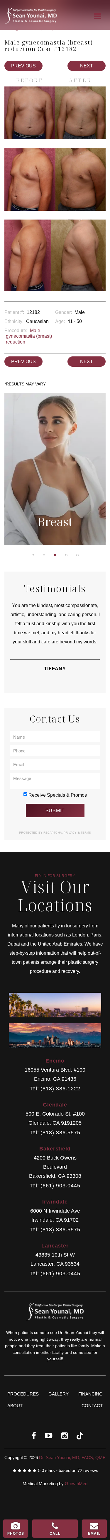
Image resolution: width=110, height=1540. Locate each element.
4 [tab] (66, 555)
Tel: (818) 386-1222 (55, 1089)
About (15, 1405)
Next (86, 65)
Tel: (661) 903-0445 (55, 1186)
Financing (90, 1393)
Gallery (58, 1393)
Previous (23, 65)
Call (55, 1533)
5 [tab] (77, 555)
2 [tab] (44, 555)
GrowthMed (76, 1483)
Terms (85, 832)
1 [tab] (33, 555)
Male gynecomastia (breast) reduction (29, 336)
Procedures (23, 1393)
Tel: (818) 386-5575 (55, 1133)
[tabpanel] (55, 470)
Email (94, 1533)
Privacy (71, 832)
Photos (15, 1533)
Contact (92, 1405)
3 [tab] (55, 555)
